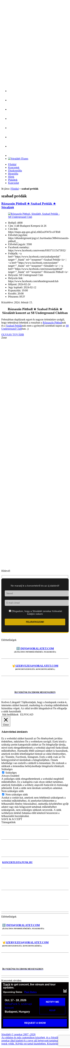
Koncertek (13, 167)
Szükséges (11, 772)
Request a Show (35, 1022)
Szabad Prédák (14, 325)
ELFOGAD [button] (26, 714)
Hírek (11, 176)
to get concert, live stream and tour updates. (29, 986)
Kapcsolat (13, 182)
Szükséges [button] (7, 769)
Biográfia (13, 173)
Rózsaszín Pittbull (52, 322)
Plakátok (13, 179)
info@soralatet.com (37, 648)
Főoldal (12, 164)
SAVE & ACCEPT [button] (11, 819)
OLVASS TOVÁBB (12, 334)
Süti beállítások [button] (10, 714)
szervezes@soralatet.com (36, 665)
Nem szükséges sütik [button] (12, 791)
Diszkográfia (15, 170)
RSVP (52, 1010)
